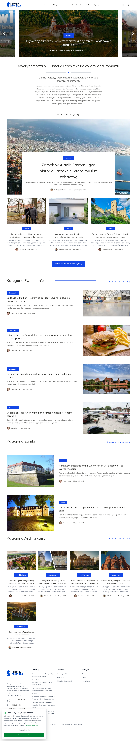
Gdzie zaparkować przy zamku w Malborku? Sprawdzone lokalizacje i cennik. (43, 705)
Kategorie (86, 669)
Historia (88, 5)
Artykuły (36, 669)
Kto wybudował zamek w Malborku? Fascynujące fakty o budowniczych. (42, 682)
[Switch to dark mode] (128, 5)
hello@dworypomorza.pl (17, 708)
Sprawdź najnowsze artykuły (68, 263)
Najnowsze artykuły (50, 5)
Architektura (80, 5)
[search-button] (123, 5)
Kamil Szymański (62, 674)
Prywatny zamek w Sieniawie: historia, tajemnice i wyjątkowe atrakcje (42, 690)
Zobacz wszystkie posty (118, 281)
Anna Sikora (61, 677)
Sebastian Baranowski (64, 681)
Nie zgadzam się (24, 730)
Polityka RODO (53, 724)
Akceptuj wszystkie (24, 735)
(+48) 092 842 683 (15, 705)
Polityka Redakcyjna (66, 724)
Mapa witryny (78, 724)
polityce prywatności (31, 725)
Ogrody (96, 5)
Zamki (71, 5)
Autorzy (60, 669)
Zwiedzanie (63, 5)
